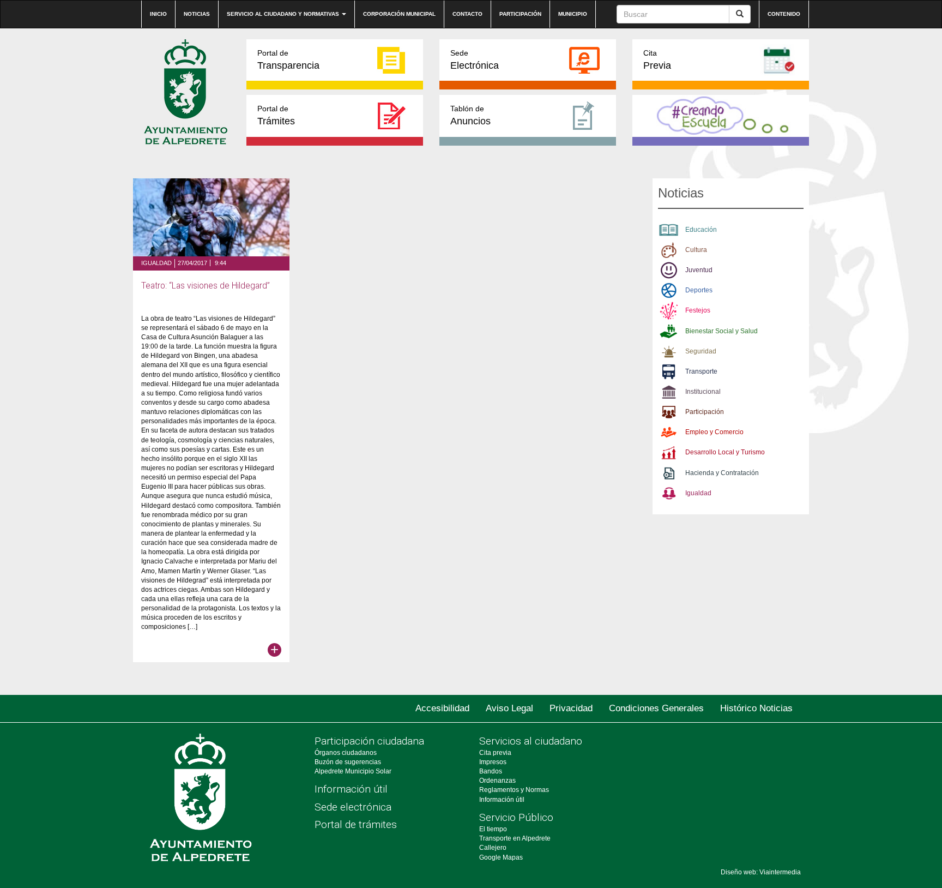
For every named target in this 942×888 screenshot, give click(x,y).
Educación (701, 229)
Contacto (467, 14)
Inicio (158, 14)
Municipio (572, 14)
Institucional (703, 391)
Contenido (784, 14)
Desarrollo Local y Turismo (725, 452)
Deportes (698, 290)
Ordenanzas (497, 780)
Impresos (492, 762)
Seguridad (700, 351)
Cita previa (495, 753)
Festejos (697, 310)
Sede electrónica (353, 807)
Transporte (701, 371)
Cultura (696, 250)
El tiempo (493, 829)
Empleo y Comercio (714, 432)
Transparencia (288, 60)
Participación (520, 14)
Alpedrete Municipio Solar (353, 771)
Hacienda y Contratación (722, 473)
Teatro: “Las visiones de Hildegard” (205, 286)
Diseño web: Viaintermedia (761, 872)
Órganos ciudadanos (346, 753)
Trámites (276, 115)
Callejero (492, 847)
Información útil (351, 789)
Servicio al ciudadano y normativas (284, 14)
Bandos (490, 771)
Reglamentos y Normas (514, 790)
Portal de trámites (356, 824)
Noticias (197, 14)
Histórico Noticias (756, 708)
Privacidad (571, 708)
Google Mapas (501, 857)
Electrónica (474, 60)
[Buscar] (740, 14)
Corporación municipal (399, 14)
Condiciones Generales (656, 708)
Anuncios (470, 115)
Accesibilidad (442, 708)
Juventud (698, 270)
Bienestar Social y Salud (721, 331)
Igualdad (156, 263)
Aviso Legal (509, 708)
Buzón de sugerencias (348, 762)
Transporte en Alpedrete (515, 838)
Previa (657, 60)
